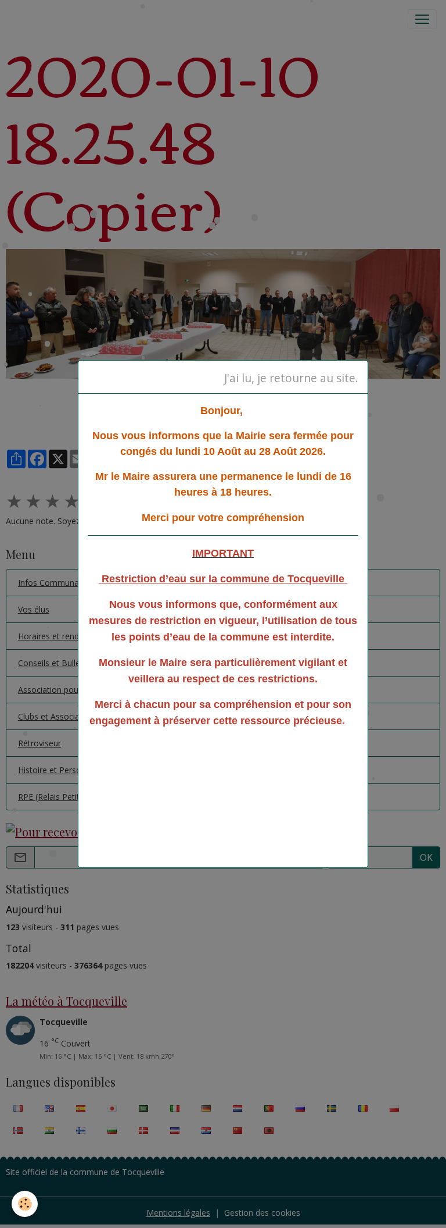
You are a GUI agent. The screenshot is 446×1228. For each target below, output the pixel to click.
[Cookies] (25, 1204)
